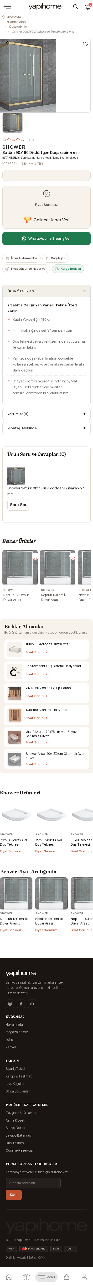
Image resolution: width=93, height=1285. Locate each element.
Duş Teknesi (15, 1143)
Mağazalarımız (17, 1032)
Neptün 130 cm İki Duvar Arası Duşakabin (54, 597)
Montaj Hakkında (22, 428)
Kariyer (11, 1047)
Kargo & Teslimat (19, 1076)
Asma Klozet (15, 1120)
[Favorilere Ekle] (86, 44)
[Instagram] (10, 1004)
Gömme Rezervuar (20, 1150)
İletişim (11, 1039)
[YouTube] (32, 1004)
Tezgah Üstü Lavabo (21, 1113)
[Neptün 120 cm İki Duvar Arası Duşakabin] (20, 567)
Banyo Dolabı (15, 1128)
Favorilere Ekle (35, 556)
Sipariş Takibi (15, 1069)
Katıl (13, 1195)
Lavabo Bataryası (18, 1135)
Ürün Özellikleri (20, 291)
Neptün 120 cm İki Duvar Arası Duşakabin (16, 597)
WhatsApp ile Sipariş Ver (49, 238)
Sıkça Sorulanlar (18, 1091)
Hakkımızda (14, 1024)
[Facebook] (21, 1004)
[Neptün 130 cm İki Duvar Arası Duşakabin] (57, 567)
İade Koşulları (15, 1084)
